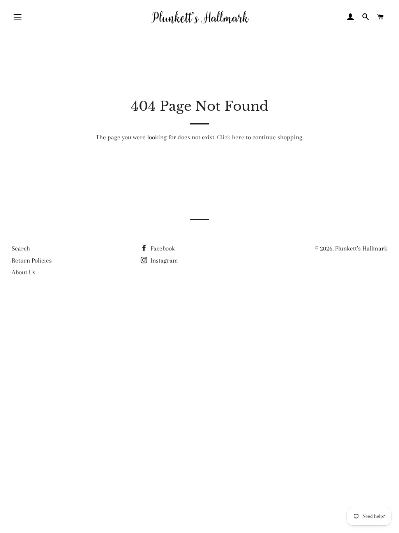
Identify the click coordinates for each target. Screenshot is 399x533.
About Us (23, 272)
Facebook (162, 248)
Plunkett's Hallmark (361, 248)
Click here (230, 137)
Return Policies (32, 260)
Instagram (163, 260)
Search (21, 248)
